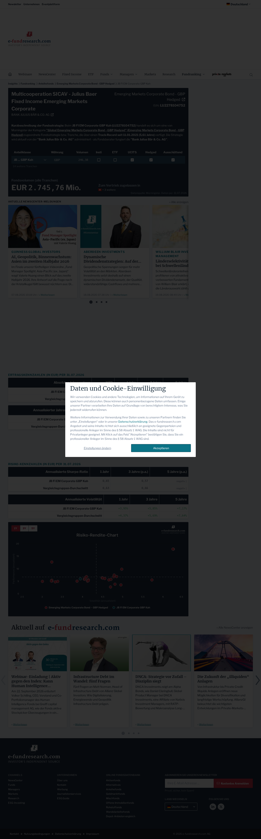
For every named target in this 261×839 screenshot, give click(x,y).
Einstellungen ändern (97, 448)
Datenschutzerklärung (132, 421)
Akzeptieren (161, 448)
